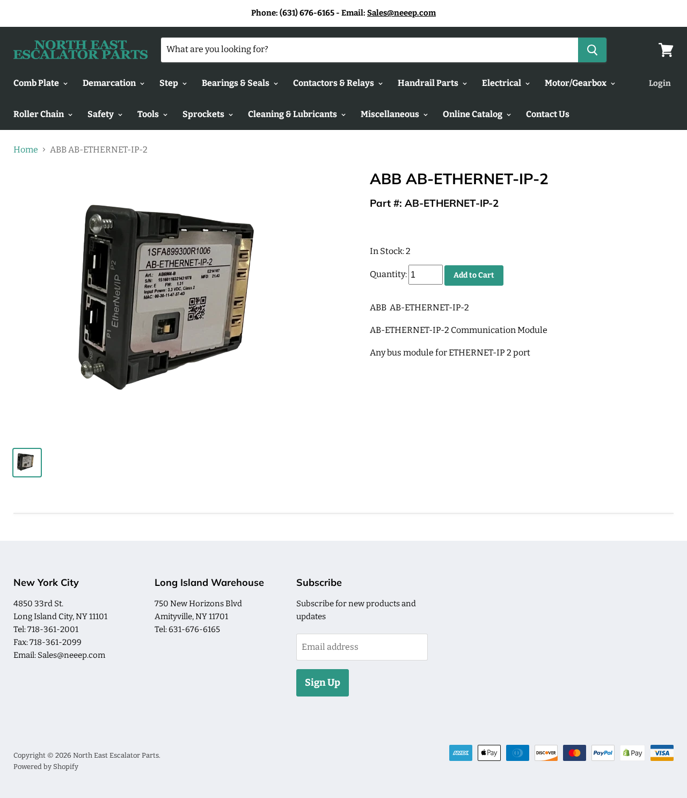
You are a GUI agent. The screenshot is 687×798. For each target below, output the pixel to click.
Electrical (502, 83)
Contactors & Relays (334, 83)
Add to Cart (474, 275)
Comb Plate (37, 83)
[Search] (592, 50)
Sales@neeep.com (401, 13)
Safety (101, 114)
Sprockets (204, 114)
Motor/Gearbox (576, 83)
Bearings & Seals (236, 83)
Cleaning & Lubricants (293, 114)
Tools (148, 114)
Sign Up (322, 682)
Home (25, 150)
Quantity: (388, 275)
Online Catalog (473, 114)
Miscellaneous (391, 114)
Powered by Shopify (45, 767)
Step (169, 83)
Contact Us (547, 114)
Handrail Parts (429, 83)
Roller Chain (39, 114)
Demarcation (110, 83)
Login (660, 83)
